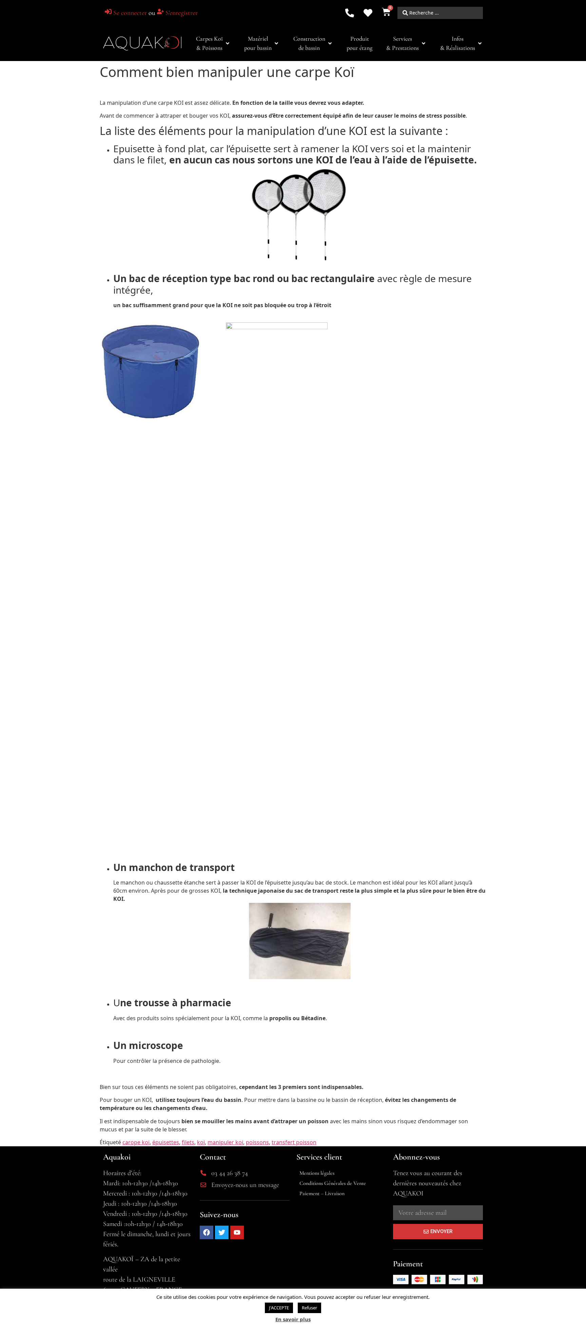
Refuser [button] (309, 1308)
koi (201, 1142)
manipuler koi (225, 1142)
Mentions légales (316, 1173)
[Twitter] (222, 1232)
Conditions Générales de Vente (332, 1183)
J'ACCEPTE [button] (279, 1308)
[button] (213, 43)
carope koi (136, 1142)
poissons (257, 1142)
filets (188, 1142)
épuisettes (165, 1142)
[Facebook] (206, 1232)
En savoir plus (293, 1319)
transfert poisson (294, 1142)
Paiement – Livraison (322, 1193)
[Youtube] (237, 1232)
